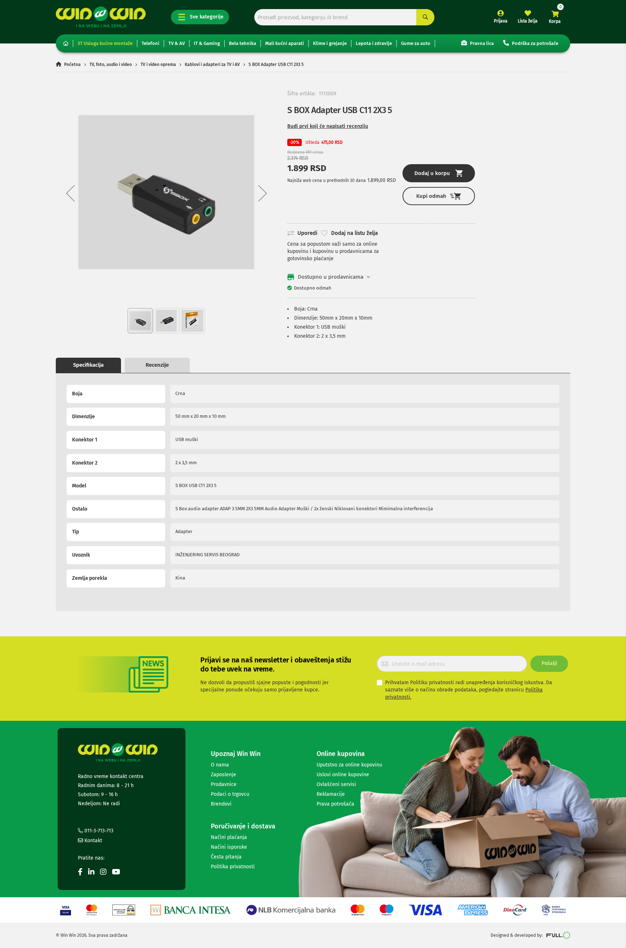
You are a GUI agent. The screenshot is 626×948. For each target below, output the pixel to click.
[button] (70, 193)
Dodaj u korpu (432, 173)
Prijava (501, 21)
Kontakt (92, 840)
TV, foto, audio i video (110, 64)
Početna (72, 64)
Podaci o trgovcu (230, 794)
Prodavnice (224, 784)
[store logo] (101, 17)
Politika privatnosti (233, 867)
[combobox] (344, 17)
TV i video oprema (158, 64)
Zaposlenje (223, 775)
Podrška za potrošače (534, 43)
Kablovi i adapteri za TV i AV (212, 64)
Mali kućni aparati (284, 43)
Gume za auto (415, 43)
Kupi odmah (431, 196)
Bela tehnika (242, 43)
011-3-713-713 (98, 831)
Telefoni (150, 43)
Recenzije (157, 365)
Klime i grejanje (330, 43)
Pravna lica (481, 43)
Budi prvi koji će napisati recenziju (327, 126)
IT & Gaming (207, 43)
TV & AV (176, 43)
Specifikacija (88, 365)
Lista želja (528, 21)
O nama (220, 765)
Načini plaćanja (229, 837)
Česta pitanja (226, 857)
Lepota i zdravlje (374, 43)
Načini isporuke (229, 847)
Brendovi (221, 804)
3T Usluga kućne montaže (105, 43)
